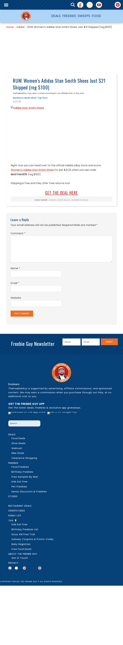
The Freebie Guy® (26, 16)
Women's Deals (79, 200)
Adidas (20, 27)
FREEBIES (69, 16)
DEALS (56, 16)
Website (16, 298)
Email (15, 283)
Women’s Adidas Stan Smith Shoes (32, 170)
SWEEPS (84, 16)
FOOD (96, 16)
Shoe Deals (64, 200)
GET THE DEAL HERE (61, 193)
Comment (18, 233)
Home (10, 27)
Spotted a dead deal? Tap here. (30, 97)
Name (15, 268)
